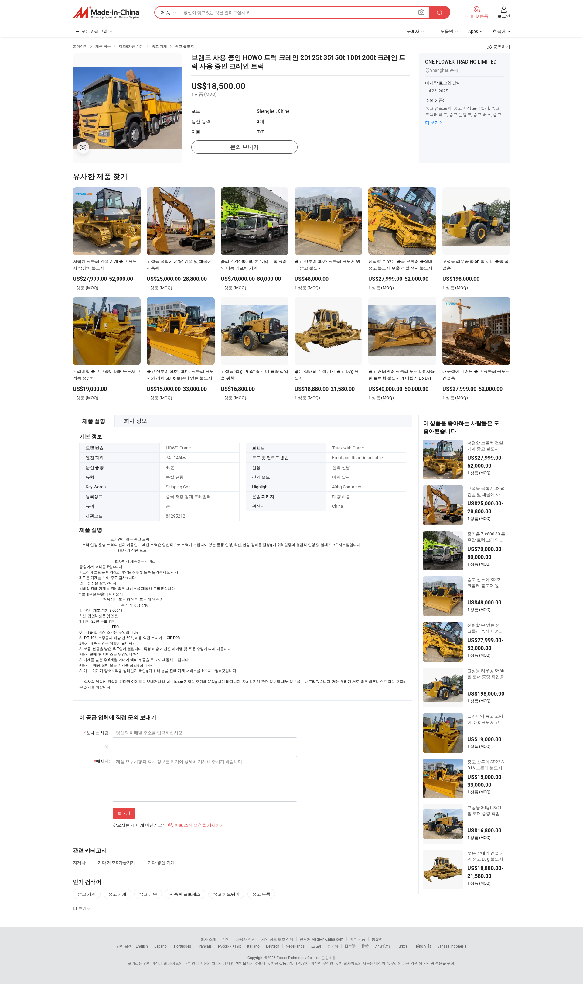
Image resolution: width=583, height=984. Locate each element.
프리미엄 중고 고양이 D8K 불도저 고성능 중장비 (485, 719)
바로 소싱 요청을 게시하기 (196, 825)
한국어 (332, 946)
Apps (473, 31)
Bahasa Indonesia (452, 946)
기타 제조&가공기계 (116, 862)
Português (182, 946)
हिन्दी (365, 946)
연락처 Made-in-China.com (321, 939)
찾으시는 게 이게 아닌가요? (138, 825)
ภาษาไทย (382, 946)
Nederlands (295, 946)
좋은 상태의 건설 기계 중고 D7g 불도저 (485, 856)
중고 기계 (87, 894)
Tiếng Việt (422, 946)
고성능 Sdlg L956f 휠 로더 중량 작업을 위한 (485, 810)
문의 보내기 (244, 147)
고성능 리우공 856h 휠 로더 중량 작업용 (485, 674)
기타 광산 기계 (161, 862)
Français (204, 946)
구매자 (413, 31)
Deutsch (272, 946)
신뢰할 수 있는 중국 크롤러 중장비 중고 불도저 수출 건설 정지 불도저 (485, 628)
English (142, 946)
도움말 (447, 31)
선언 (226, 939)
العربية (316, 946)
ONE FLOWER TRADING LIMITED (460, 61)
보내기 (124, 813)
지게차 (79, 862)
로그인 (503, 16)
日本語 (350, 946)
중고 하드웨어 (226, 894)
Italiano (253, 946)
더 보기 (432, 122)
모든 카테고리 (94, 31)
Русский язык (229, 946)
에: (107, 747)
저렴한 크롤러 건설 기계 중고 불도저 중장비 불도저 (485, 446)
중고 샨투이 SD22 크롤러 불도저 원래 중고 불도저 (485, 582)
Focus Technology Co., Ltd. (298, 957)
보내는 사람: (97, 732)
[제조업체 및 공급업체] (106, 12)
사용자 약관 (245, 939)
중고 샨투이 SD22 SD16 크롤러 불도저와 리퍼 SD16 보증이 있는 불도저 (485, 765)
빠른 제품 (357, 939)
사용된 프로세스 (185, 894)
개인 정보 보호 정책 (277, 939)
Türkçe (402, 946)
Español (161, 946)
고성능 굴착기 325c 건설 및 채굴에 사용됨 (485, 491)
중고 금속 (148, 894)
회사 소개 (208, 939)
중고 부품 (261, 894)
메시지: (102, 761)
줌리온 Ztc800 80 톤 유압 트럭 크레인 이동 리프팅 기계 (486, 537)
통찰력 (377, 939)
